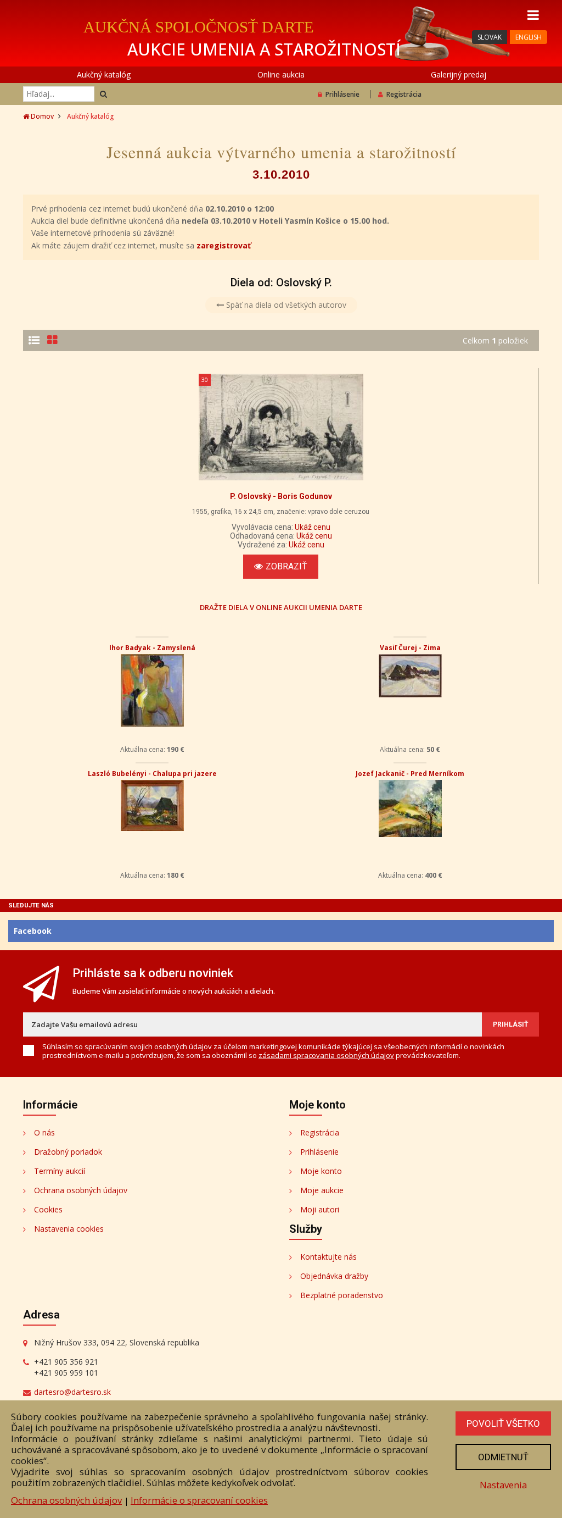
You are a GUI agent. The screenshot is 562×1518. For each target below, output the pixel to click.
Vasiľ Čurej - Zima (410, 647)
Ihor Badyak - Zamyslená (152, 647)
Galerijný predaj (458, 74)
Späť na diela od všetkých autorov (285, 305)
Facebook (33, 931)
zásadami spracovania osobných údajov (326, 1055)
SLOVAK (489, 37)
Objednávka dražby (334, 1276)
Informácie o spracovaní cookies (199, 1500)
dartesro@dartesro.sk (72, 1392)
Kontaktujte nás (328, 1256)
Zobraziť (286, 566)
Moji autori (319, 1209)
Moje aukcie (322, 1190)
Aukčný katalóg (104, 74)
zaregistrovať (223, 245)
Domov (41, 116)
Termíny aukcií (59, 1171)
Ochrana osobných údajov (80, 1190)
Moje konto (321, 1171)
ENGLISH (528, 37)
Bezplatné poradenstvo (341, 1295)
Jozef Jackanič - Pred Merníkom (410, 773)
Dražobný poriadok (68, 1151)
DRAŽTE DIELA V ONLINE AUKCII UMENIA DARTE (281, 607)
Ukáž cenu (312, 527)
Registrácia (404, 94)
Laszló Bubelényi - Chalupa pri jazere (152, 773)
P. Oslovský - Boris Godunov (281, 496)
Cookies (48, 1209)
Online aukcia (281, 74)
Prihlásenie (342, 94)
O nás (44, 1132)
